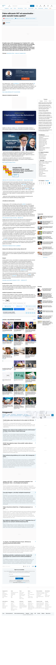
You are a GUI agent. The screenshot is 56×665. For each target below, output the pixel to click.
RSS (35, 613)
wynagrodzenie (23, 269)
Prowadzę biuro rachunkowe (40, 593)
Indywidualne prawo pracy (14, 592)
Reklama (43, 613)
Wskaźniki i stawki (39, 601)
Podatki (8, 414)
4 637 (33, 566)
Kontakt (38, 613)
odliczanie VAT (5, 303)
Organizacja (4, 602)
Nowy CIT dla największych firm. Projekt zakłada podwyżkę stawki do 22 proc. (45, 128)
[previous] (23, 566)
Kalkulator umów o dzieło (43, 142)
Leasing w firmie (30, 596)
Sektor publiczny (20, 8)
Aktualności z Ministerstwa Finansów (15, 415)
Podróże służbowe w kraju (40, 602)
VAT (34, 83)
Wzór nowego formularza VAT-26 (8, 162)
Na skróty (46, 601)
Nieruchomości (40, 8)
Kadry (11, 8)
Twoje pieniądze (30, 8)
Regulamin (27, 613)
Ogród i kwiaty (47, 596)
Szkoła (12, 603)
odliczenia (27, 188)
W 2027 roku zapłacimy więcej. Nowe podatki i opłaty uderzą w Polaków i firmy (45, 105)
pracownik (14, 275)
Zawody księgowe (4, 596)
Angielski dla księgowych (26, 415)
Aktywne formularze (44, 152)
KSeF (50, 8)
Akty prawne (21, 601)
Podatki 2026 (40, 214)
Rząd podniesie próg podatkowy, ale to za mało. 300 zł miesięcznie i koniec (45, 108)
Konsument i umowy (22, 594)
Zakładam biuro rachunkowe (40, 592)
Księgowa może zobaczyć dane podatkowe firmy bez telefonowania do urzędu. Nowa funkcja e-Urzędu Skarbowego (45, 103)
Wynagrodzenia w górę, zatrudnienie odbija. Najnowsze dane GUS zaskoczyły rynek (45, 125)
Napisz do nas (20, 306)
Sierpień (47, 180)
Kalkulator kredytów (42, 145)
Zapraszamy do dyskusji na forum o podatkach (11, 245)
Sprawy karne (21, 593)
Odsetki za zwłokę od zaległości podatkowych (44, 164)
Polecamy (40, 286)
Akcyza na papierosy (42, 173)
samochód (24, 184)
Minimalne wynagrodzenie (40, 603)
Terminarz (42, 180)
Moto (36, 8)
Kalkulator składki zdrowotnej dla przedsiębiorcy (44, 137)
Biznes (15, 8)
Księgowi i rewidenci (5, 415)
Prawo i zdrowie (21, 598)
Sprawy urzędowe (21, 595)
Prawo (26, 8)
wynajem (5, 239)
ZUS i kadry (26, 414)
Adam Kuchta (8, 22)
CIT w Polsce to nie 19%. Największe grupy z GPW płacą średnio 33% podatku (45, 118)
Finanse (46, 594)
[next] (35, 566)
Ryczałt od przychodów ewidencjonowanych (42, 169)
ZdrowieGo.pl (47, 602)
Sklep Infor (20, 597)
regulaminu (19, 576)
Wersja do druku (8, 306)
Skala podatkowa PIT (42, 165)
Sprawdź (15, 175)
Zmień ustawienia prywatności (19, 613)
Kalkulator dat (41, 150)
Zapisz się (25, 78)
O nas (3, 613)
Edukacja (46, 8)
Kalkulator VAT (41, 146)
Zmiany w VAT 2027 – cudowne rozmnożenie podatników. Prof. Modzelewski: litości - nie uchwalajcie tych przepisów (45, 110)
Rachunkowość (41, 153)
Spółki (29, 593)
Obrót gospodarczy (20, 414)
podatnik (23, 204)
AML (37, 597)
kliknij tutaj (24, 582)
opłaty (29, 274)
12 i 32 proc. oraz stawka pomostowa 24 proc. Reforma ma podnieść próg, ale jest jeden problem (45, 113)
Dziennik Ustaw (21, 602)
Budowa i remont (47, 595)
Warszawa (24, 117)
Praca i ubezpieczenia (31, 594)
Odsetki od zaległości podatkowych (44, 147)
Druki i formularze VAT (42, 157)
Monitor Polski (21, 603)
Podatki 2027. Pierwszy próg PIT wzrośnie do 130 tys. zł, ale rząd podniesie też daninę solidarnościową (45, 123)
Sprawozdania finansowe (40, 596)
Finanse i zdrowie (30, 597)
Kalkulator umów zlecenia (43, 141)
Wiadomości (4, 414)
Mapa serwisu (48, 613)
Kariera (32, 613)
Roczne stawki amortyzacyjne (43, 170)
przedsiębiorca (16, 83)
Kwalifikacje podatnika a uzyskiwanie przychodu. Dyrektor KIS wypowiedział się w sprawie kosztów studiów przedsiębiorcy (45, 115)
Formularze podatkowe (42, 158)
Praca (20, 596)
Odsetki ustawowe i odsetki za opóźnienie (45, 161)
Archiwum (46, 603)
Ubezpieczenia (13, 594)
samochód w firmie (20, 303)
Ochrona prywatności (9, 613)
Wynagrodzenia (13, 593)
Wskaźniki (42, 160)
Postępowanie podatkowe (43, 154)
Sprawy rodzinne (21, 592)
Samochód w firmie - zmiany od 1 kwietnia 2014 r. (16, 53)
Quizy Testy (40, 174)
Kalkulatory (42, 134)
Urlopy (12, 595)
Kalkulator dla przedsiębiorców (43, 138)
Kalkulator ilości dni (30, 603)
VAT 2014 (14, 303)
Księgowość (7, 8)
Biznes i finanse (30, 592)
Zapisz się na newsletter (32, 306)
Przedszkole (12, 602)
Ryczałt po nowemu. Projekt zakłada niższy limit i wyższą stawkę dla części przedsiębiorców (45, 130)
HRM (11, 597)
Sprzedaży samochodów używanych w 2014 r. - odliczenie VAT (14, 280)
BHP (11, 596)
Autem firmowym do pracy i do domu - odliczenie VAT (12, 217)
